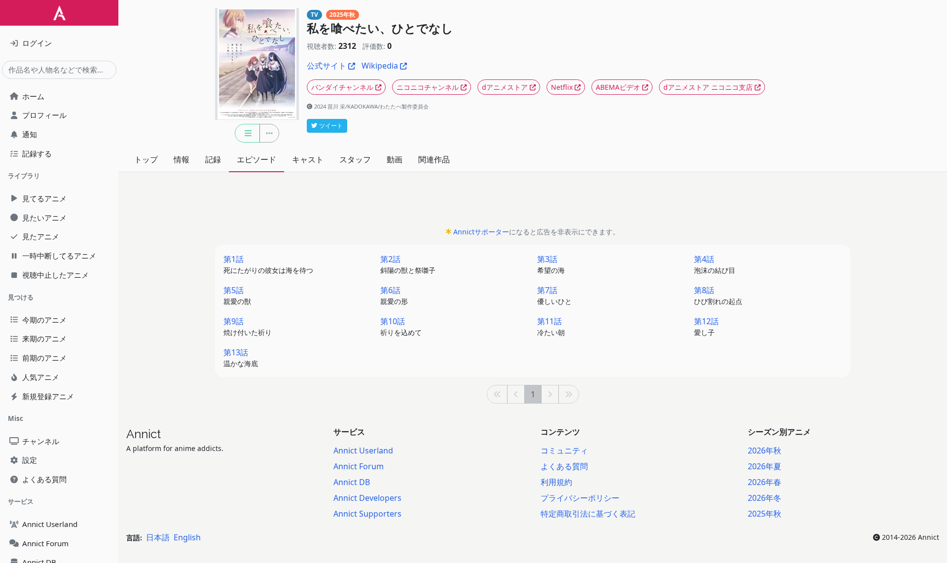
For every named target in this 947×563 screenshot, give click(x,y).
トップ (146, 159)
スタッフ (355, 159)
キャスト (308, 159)
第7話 (554, 295)
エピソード (256, 159)
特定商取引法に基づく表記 (588, 513)
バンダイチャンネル (342, 87)
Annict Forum (358, 466)
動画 (394, 159)
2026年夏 (764, 466)
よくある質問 (564, 466)
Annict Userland (363, 450)
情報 (181, 159)
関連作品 (434, 159)
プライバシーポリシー (580, 497)
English (187, 537)
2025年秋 (342, 14)
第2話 (408, 264)
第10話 (401, 326)
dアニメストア (505, 87)
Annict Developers (367, 497)
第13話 (240, 357)
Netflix (562, 87)
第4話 (714, 264)
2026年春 (764, 482)
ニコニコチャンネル (428, 87)
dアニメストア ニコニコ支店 (708, 87)
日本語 (158, 537)
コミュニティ (564, 450)
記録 (213, 159)
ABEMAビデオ (618, 87)
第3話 (551, 264)
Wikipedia (380, 65)
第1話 (268, 264)
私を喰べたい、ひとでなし (380, 28)
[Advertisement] (533, 202)
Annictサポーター (481, 231)
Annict (143, 434)
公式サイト (326, 65)
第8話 (718, 295)
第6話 (394, 295)
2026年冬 (764, 497)
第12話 (706, 326)
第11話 (551, 326)
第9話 (247, 326)
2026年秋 (764, 450)
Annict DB (351, 482)
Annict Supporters (367, 513)
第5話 (237, 295)
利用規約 (556, 482)
